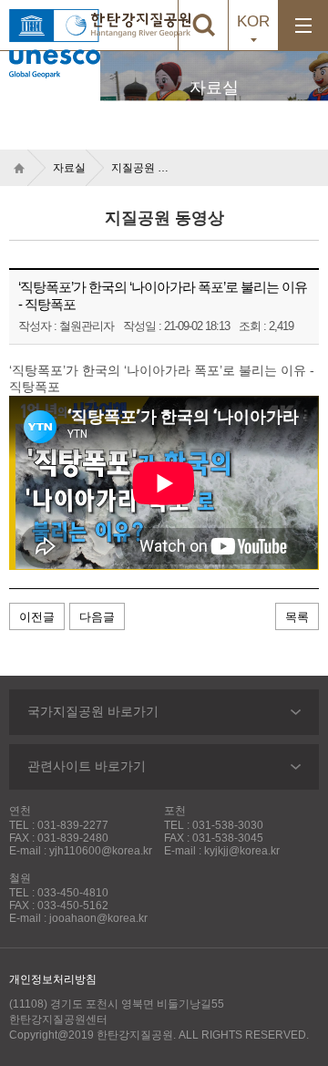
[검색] (203, 25)
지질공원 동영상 (145, 167)
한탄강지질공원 (140, 25)
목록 (297, 617)
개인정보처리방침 (53, 979)
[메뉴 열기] (303, 25)
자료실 (69, 167)
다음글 (97, 617)
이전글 (37, 617)
